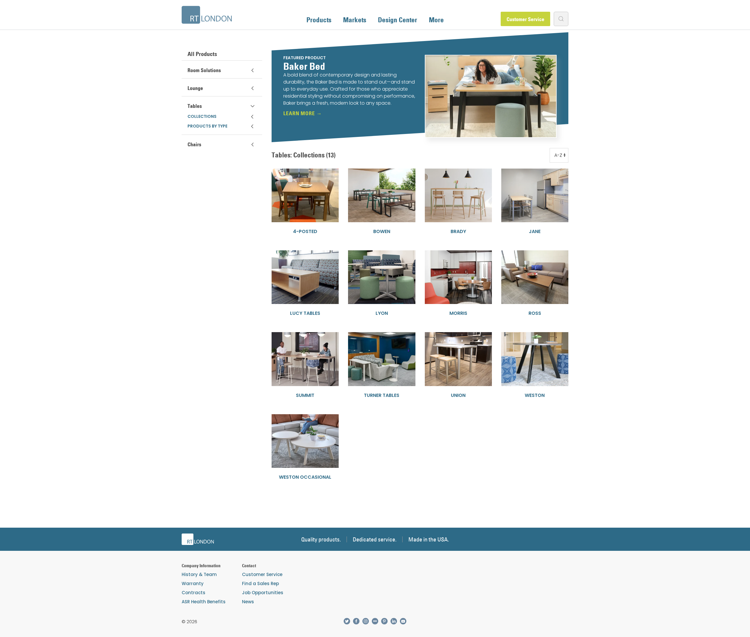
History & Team (199, 574)
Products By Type (207, 126)
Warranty (193, 583)
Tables (195, 106)
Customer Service (525, 19)
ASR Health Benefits (204, 602)
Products (318, 20)
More (436, 20)
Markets (354, 20)
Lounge (195, 88)
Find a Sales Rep (260, 583)
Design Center (397, 20)
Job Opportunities (262, 593)
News (248, 602)
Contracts (193, 593)
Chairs (194, 144)
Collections (202, 116)
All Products (202, 53)
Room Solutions (204, 70)
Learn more (299, 113)
